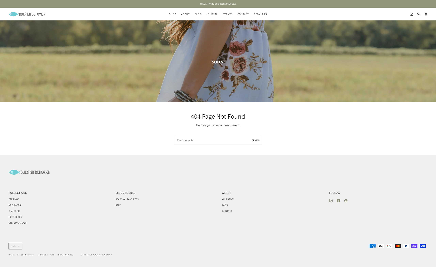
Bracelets (14, 210)
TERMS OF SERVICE (46, 255)
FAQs (225, 205)
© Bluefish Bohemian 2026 (21, 255)
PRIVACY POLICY (65, 255)
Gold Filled (15, 216)
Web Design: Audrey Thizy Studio (97, 255)
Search (256, 140)
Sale (118, 205)
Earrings (14, 199)
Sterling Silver (17, 222)
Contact (227, 210)
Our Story (228, 199)
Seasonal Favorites (127, 199)
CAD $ (14, 246)
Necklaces (15, 205)
